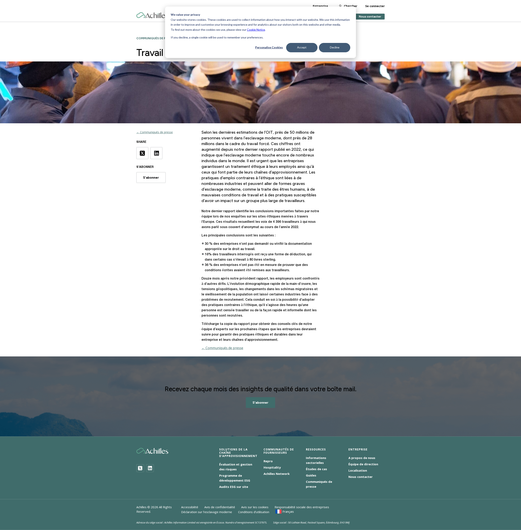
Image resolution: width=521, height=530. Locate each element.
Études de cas (316, 469)
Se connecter (375, 6)
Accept (301, 47)
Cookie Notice (256, 29)
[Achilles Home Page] (152, 15)
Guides (311, 475)
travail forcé (258, 143)
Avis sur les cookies (254, 507)
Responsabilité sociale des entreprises (302, 507)
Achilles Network (277, 474)
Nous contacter (370, 16)
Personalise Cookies (269, 47)
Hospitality (272, 467)
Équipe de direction (363, 464)
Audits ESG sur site (233, 487)
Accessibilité (189, 507)
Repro (268, 461)
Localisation (357, 470)
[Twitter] (140, 468)
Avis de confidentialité (219, 507)
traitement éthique (248, 166)
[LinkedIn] (150, 468)
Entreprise (320, 6)
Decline (334, 47)
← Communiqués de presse (154, 132)
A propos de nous (361, 458)
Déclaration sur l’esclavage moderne (206, 512)
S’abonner (151, 177)
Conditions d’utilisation (253, 512)
